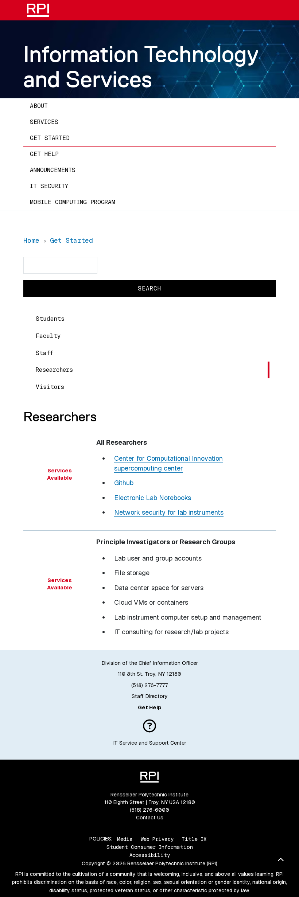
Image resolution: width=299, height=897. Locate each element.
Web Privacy (157, 838)
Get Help (44, 154)
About (39, 106)
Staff (44, 353)
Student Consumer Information (149, 847)
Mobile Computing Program (72, 202)
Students (50, 319)
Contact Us (149, 817)
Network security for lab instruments (169, 512)
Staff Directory (150, 696)
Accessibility (149, 855)
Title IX (194, 838)
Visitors (50, 387)
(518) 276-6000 (149, 810)
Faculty (48, 336)
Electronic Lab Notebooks (152, 498)
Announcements (52, 170)
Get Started (50, 138)
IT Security (49, 186)
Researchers (54, 370)
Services (44, 122)
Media (125, 838)
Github (123, 483)
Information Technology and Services (141, 66)
